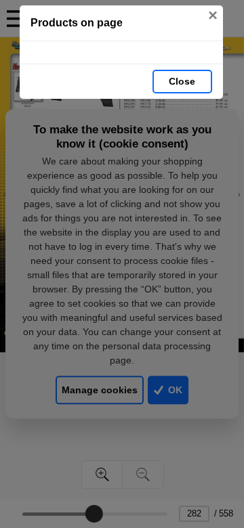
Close (182, 81)
